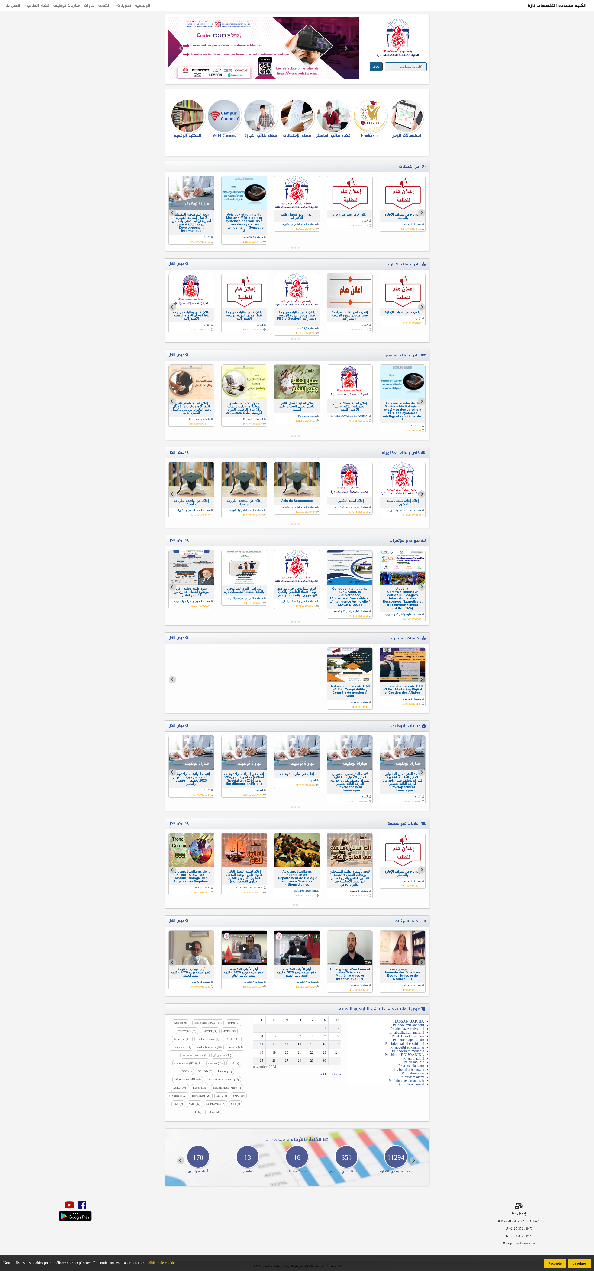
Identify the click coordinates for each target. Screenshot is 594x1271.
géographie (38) (222, 1055)
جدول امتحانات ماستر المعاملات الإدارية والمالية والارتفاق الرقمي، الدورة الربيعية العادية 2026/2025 (244, 408)
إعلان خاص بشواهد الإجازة (350, 214)
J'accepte (555, 1263)
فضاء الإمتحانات (297, 135)
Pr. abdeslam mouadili (408, 1051)
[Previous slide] (421, 679)
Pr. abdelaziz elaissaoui (407, 1029)
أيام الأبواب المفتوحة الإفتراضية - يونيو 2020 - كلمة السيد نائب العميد (297, 972)
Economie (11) (182, 1039)
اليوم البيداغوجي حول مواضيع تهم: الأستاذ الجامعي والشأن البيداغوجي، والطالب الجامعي (297, 592)
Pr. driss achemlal (411, 1084)
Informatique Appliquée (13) (223, 1079)
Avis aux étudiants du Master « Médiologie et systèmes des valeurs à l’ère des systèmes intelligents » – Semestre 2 (244, 222)
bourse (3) (233, 1022)
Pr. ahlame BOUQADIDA (249, 887)
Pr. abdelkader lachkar (408, 1036)
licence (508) (180, 1087)
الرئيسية (142, 5)
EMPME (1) (232, 1039)
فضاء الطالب (38, 5)
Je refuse (579, 1263)
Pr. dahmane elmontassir (406, 1081)
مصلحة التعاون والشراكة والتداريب (403, 614)
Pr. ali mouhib (414, 1062)
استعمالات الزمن (406, 135)
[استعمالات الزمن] (406, 116)
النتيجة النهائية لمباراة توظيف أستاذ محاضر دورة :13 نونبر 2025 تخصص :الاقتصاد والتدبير (191, 778)
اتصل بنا (13, 5)
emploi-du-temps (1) (208, 1039)
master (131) (200, 1087)
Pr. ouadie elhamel (253, 419)
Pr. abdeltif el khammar (407, 1047)
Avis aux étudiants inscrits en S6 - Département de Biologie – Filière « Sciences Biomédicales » (297, 878)
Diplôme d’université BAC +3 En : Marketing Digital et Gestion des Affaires (402, 689)
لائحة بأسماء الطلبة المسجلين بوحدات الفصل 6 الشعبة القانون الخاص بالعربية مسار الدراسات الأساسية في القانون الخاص (350, 878)
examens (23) (235, 1047)
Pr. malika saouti (307, 415)
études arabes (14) (181, 1047)
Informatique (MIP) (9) (187, 1079)
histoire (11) (225, 1071)
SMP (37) (194, 1103)
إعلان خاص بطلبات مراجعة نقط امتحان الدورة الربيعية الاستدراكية (350, 315)
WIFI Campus (224, 135)
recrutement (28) (201, 1095)
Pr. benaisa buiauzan (409, 1069)
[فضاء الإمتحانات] (297, 116)
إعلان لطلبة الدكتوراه (350, 500)
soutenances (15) (215, 1103)
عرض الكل (176, 264)
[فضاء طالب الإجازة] (260, 116)
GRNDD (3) (205, 1071)
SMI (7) (178, 1103)
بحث (376, 66)
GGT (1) (187, 1071)
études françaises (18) (209, 1047)
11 (261, 1044)
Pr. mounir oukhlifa (199, 419)
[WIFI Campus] (224, 116)
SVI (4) (235, 1103)
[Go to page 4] (292, 248)
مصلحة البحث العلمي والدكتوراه (299, 223)
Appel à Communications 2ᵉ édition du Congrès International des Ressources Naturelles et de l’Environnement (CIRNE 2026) (403, 598)
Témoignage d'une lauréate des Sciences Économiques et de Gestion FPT (402, 974)
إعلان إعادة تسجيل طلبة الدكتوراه (297, 216)
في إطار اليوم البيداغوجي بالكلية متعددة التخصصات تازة (244, 590)
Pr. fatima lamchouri (305, 890)
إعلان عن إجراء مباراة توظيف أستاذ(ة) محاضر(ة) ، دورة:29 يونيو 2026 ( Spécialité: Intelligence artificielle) (244, 778)
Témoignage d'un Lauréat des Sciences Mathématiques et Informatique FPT (349, 974)
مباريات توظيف (66, 5)
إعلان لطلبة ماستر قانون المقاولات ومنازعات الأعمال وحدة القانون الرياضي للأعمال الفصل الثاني (191, 408)
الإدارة (365, 220)
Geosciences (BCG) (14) (188, 1063)
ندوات (89, 5)
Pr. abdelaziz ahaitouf (408, 1025)
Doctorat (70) (209, 1030)
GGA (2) (234, 1063)
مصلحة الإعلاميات (412, 223)
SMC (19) (239, 1095)
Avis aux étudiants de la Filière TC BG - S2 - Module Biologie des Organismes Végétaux (191, 876)
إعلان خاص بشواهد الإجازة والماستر (402, 216)
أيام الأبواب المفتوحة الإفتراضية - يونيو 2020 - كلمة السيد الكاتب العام (244, 972)
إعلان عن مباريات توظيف (297, 774)
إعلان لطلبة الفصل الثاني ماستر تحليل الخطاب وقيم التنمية (297, 406)
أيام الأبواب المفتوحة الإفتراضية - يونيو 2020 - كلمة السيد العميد (191, 972)
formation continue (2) (194, 1055)
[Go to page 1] (301, 247)
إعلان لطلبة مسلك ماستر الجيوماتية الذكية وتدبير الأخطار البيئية (350, 406)
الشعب (104, 5)
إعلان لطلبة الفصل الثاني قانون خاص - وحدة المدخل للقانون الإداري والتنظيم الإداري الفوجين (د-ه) (244, 876)
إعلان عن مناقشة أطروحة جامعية (244, 502)
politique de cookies (161, 1262)
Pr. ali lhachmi (413, 1058)
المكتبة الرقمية (187, 135)
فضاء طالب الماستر (333, 135)
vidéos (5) (213, 1112)
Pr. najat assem (202, 887)
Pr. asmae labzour (411, 1066)
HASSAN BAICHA (408, 1021)
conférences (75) (187, 1030)
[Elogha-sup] (370, 116)
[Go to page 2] (299, 248)
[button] (180, 48)
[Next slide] (172, 212)
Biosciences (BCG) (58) (208, 1022)
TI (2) (198, 1112)
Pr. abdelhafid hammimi (406, 1032)
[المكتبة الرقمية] (188, 116)
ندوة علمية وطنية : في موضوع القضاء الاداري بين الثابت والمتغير (191, 592)
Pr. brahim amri (413, 1073)
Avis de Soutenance (297, 500)
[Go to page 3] (295, 248)
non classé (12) (177, 1095)
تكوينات (124, 5)
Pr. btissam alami (412, 1077)
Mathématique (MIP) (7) (227, 1087)
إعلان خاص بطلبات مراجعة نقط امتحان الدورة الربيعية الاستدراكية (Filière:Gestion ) (297, 317)
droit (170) (229, 1030)
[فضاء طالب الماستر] (333, 116)
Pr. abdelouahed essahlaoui (404, 1043)
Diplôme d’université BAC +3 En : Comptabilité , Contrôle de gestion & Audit (349, 691)
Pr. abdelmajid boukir (408, 1040)
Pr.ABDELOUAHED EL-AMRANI (349, 415)
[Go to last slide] (421, 212)
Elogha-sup (370, 135)
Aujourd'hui (180, 1022)
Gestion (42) (215, 1063)
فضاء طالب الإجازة (260, 135)
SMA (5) (221, 1095)
